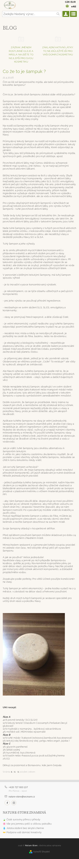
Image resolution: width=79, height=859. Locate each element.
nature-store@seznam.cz (22, 796)
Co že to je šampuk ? (24, 71)
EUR (73, 2)
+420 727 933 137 (18, 787)
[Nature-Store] (9, 5)
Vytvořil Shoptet (41, 851)
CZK (67, 2)
